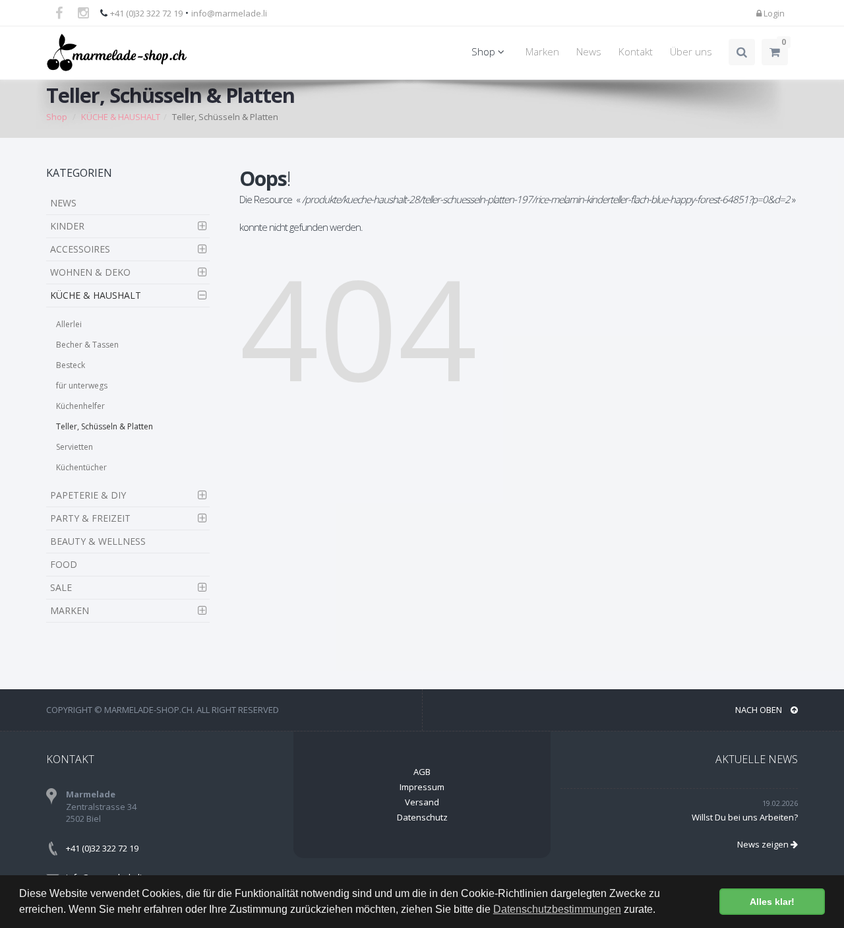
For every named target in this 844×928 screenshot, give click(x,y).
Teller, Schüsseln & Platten (104, 426)
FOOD (63, 564)
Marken (542, 52)
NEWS (63, 203)
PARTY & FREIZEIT (90, 518)
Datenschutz (422, 817)
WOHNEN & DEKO (90, 272)
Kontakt (635, 52)
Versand (422, 802)
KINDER (67, 226)
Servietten (74, 446)
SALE (61, 587)
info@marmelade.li (229, 13)
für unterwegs (81, 385)
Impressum (422, 787)
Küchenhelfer (80, 406)
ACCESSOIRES (80, 249)
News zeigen (764, 844)
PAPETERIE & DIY (88, 495)
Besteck (70, 365)
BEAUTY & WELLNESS (98, 541)
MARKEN (69, 610)
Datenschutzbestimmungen (557, 909)
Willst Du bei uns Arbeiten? (745, 817)
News (588, 52)
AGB (422, 772)
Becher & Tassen (87, 344)
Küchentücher (81, 467)
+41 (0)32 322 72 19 (146, 13)
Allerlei (69, 324)
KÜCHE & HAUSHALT (95, 295)
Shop (484, 52)
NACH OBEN (759, 710)
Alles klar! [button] (772, 901)
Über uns (691, 52)
